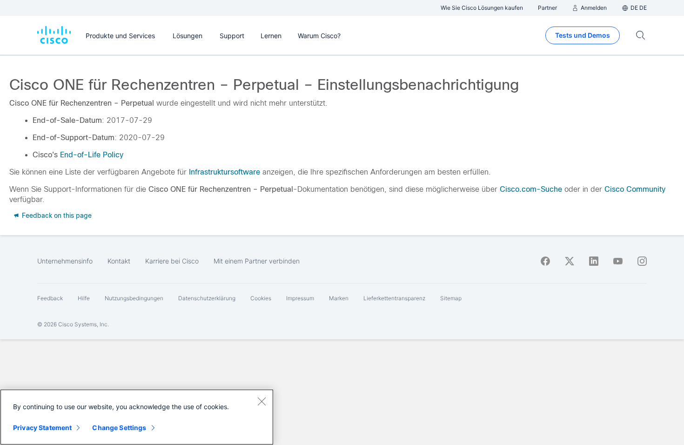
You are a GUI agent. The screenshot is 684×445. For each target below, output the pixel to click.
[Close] (261, 401)
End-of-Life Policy (91, 155)
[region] (137, 417)
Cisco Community (634, 189)
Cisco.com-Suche (531, 189)
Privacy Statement (42, 428)
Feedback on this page (56, 215)
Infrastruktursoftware (224, 172)
